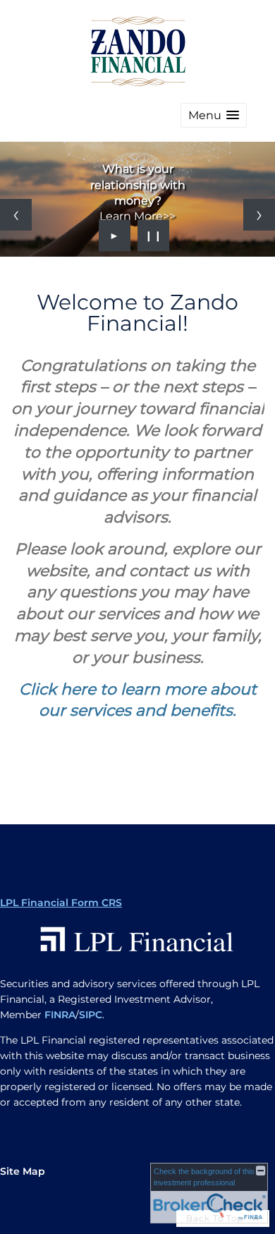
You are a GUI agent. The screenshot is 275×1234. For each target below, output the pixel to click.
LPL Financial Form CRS (61, 902)
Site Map (22, 1171)
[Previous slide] (16, 215)
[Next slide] (259, 215)
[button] (214, 115)
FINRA (59, 1014)
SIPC (90, 1014)
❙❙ (154, 235)
